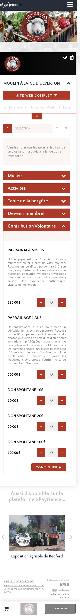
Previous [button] (4, 536)
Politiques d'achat (19, 581)
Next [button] (70, 536)
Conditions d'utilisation (24, 585)
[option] (37, 540)
